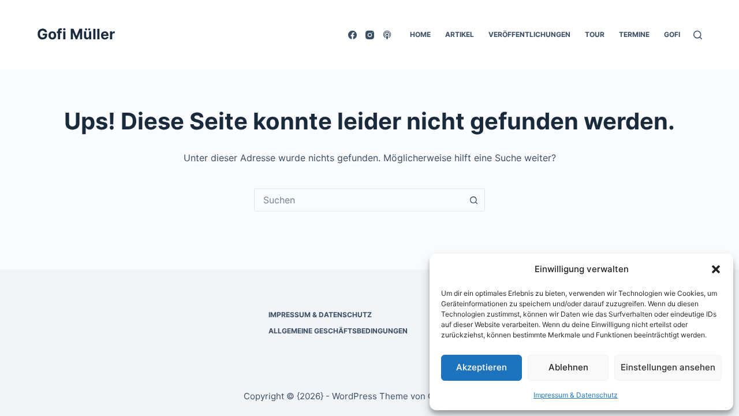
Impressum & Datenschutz (575, 395)
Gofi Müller (76, 34)
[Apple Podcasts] (387, 35)
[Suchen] (697, 35)
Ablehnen (568, 367)
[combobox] (358, 199)
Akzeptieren (481, 367)
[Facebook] (352, 35)
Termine (634, 34)
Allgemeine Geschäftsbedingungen (338, 330)
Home (420, 34)
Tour (594, 34)
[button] (716, 269)
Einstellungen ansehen (668, 367)
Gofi (672, 34)
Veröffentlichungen (529, 34)
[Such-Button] (473, 200)
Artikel (459, 34)
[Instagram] (369, 35)
